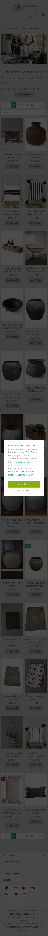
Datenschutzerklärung (19, 475)
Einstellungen (24, 490)
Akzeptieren (24, 484)
